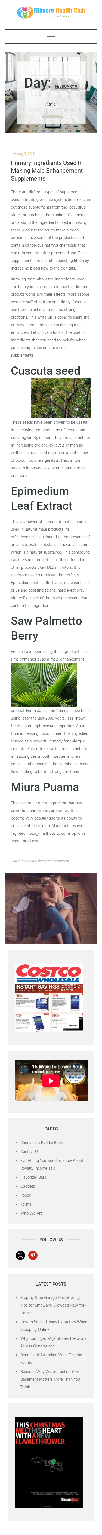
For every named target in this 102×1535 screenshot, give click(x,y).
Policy (25, 1195)
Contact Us (30, 1151)
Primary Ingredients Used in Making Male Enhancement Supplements (47, 171)
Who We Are (31, 1213)
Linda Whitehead (38, 861)
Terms (25, 1204)
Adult (14, 861)
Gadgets (27, 1186)
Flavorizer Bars (33, 1177)
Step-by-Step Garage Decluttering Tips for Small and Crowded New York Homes (53, 1305)
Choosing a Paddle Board (42, 1142)
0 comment (60, 861)
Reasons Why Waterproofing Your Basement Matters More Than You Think (50, 1379)
